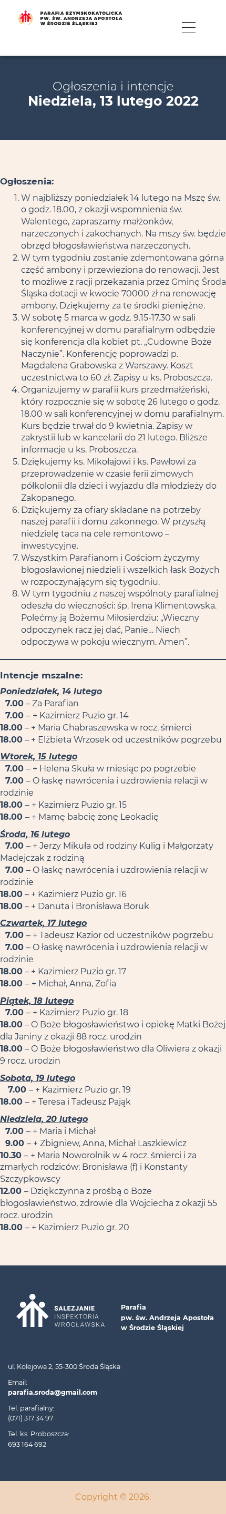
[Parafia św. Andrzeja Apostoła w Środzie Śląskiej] (113, 18)
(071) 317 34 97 (30, 1418)
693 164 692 (27, 1444)
